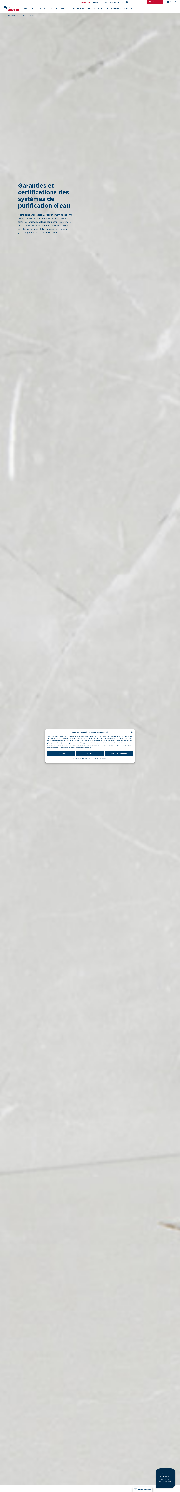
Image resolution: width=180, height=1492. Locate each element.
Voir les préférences (119, 754)
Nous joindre (114, 2)
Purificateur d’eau (13, 15)
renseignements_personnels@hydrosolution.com (76, 747)
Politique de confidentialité (81, 758)
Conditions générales (99, 758)
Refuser (90, 754)
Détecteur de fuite (94, 8)
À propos (104, 2)
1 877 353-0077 (85, 2)
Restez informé (144, 1489)
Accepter (61, 754)
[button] (132, 732)
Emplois (95, 2)
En (123, 2)
